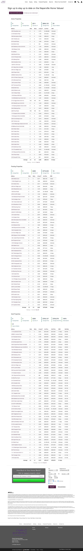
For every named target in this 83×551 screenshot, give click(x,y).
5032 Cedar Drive (15, 144)
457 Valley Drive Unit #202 (17, 67)
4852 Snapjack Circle (16, 429)
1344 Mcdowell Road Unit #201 (18, 196)
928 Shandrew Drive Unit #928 (18, 396)
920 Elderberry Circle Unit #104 (18, 46)
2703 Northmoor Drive (16, 147)
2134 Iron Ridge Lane (16, 232)
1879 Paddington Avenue (16, 243)
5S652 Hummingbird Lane (17, 411)
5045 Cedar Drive (15, 136)
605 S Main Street (15, 258)
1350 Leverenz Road (15, 82)
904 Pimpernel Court (15, 240)
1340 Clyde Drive (15, 274)
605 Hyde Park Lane (15, 439)
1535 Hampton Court (15, 297)
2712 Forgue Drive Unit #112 (17, 100)
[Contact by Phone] (78, 1)
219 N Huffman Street (16, 408)
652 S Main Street (15, 129)
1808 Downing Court (15, 207)
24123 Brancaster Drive (16, 342)
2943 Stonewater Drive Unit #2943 (18, 219)
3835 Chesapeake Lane (16, 263)
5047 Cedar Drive (15, 131)
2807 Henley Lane (15, 121)
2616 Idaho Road (15, 432)
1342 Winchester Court (16, 419)
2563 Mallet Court (15, 178)
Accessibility (33, 549)
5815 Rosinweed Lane (16, 357)
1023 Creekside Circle (16, 230)
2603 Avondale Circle (16, 281)
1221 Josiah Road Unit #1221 (17, 238)
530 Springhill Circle (15, 157)
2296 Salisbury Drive (15, 354)
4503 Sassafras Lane (16, 31)
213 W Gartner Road (15, 33)
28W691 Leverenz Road (16, 334)
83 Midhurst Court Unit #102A (17, 126)
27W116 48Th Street (15, 194)
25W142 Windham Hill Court (17, 421)
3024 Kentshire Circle (16, 62)
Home (50, 481)
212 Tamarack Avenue (16, 336)
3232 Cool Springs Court (16, 118)
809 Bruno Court (15, 222)
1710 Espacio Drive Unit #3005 (18, 113)
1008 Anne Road (15, 191)
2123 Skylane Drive (15, 225)
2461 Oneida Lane (15, 38)
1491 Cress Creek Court (16, 201)
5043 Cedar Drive (15, 134)
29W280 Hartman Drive (16, 75)
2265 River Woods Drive (16, 416)
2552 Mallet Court (15, 245)
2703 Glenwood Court (16, 80)
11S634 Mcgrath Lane (16, 181)
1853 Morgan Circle (15, 49)
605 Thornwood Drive (16, 85)
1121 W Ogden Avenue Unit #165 (18, 279)
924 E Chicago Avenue (16, 256)
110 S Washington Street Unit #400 (19, 447)
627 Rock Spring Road (16, 299)
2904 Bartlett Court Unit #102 (17, 398)
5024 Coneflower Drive (16, 437)
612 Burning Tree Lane (16, 271)
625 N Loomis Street (15, 286)
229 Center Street (15, 390)
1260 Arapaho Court (15, 339)
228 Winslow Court (15, 209)
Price (49, 472)
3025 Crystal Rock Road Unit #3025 (19, 344)
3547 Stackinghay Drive (16, 253)
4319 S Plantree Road (16, 57)
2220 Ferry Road (15, 111)
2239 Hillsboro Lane (15, 90)
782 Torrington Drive (15, 455)
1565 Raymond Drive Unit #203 (18, 227)
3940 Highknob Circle (16, 266)
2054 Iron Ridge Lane (16, 69)
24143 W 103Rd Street (16, 403)
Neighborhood (63, 468)
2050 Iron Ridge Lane (16, 186)
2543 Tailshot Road (15, 284)
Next (37, 162)
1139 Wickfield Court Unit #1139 (18, 98)
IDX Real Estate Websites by (17, 549)
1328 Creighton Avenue (16, 444)
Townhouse (60, 481)
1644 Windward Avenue (16, 349)
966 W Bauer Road (15, 289)
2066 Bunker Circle (15, 291)
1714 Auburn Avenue (16, 372)
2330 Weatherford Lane (16, 189)
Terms (38, 549)
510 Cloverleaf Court (15, 380)
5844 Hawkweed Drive (16, 250)
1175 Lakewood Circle (16, 331)
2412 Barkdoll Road (15, 434)
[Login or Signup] (81, 1)
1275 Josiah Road (15, 214)
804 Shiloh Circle (15, 44)
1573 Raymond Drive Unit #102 (18, 152)
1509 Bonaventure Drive (16, 385)
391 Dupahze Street (15, 304)
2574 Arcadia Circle (15, 383)
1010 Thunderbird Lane (16, 149)
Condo (55, 481)
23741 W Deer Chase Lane (17, 77)
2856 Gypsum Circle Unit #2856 (18, 235)
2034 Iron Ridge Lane (16, 365)
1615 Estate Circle (15, 217)
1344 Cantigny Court (15, 199)
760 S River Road (15, 154)
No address (13, 51)
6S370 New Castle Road (16, 401)
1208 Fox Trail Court (15, 64)
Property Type (51, 479)
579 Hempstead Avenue (16, 360)
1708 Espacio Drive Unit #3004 (18, 116)
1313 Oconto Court (15, 276)
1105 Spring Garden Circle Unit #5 (18, 105)
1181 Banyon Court (15, 406)
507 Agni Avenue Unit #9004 (17, 248)
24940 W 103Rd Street (16, 212)
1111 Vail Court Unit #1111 (17, 452)
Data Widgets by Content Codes (65, 549)
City (49, 468)
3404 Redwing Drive (15, 108)
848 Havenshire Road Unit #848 (18, 370)
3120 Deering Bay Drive (16, 362)
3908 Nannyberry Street (16, 36)
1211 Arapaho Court (15, 393)
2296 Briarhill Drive (15, 54)
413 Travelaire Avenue (16, 268)
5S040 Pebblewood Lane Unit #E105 (19, 347)
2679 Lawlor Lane (15, 294)
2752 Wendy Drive (15, 59)
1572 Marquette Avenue (16, 352)
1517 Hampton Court (15, 302)
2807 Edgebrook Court (16, 414)
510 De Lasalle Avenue (16, 424)
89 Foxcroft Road (15, 41)
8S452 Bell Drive (15, 87)
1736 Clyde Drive (15, 457)
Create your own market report (31, 13)
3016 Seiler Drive (15, 183)
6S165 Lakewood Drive (16, 261)
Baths (55, 476)
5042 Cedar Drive (15, 139)
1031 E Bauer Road (15, 93)
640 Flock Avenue (15, 450)
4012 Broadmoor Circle (16, 204)
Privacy (41, 549)
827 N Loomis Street (15, 367)
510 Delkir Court (14, 442)
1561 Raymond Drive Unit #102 (18, 375)
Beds (49, 476)
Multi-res (51, 483)
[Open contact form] (75, 1)
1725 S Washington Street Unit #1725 (19, 123)
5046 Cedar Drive (15, 141)
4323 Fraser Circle (15, 72)
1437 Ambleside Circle (16, 388)
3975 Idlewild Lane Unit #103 (17, 103)
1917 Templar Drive (15, 426)
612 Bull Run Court (15, 378)
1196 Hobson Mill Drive (16, 95)
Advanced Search (62, 486)
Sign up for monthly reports (16, 13)
